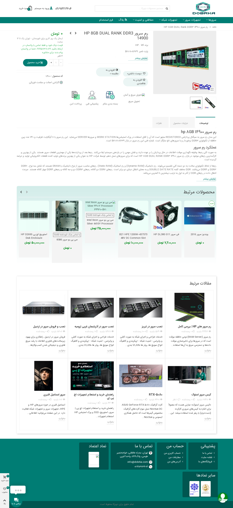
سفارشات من (175, 457)
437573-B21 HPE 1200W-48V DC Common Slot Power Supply (133, 238)
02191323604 (141, 467)
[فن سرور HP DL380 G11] (166, 216)
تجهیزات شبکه (169, 20)
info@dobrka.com (138, 462)
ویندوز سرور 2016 (199, 234)
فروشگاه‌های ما (205, 462)
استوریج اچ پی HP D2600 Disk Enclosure (34, 236)
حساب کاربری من (172, 453)
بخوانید (207, 351)
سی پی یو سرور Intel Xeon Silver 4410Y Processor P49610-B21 (100, 223)
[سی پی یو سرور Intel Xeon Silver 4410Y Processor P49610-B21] (100, 206)
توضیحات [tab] (203, 123)
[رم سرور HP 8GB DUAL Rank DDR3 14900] (212, 89)
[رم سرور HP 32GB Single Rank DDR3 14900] (75, 33)
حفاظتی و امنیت (144, 20)
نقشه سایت (206, 457)
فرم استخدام (106, 20)
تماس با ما (207, 453)
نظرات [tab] (159, 123)
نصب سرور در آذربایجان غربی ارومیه (94, 326)
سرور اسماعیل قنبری (54, 394)
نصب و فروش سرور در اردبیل (49, 326)
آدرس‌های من (174, 462)
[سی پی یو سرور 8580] (67, 216)
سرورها (212, 20)
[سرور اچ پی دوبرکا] (203, 9)
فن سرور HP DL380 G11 (166, 234)
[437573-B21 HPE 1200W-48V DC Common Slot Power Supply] (133, 216)
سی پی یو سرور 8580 (67, 240)
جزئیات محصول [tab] (180, 123)
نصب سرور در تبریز (152, 326)
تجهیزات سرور (193, 20)
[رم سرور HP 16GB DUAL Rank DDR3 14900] (70, 33)
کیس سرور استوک (201, 394)
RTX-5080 (155, 394)
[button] (26, 192)
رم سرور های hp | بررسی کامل (194, 326)
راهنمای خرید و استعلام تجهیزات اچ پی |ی (94, 396)
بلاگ (121, 20)
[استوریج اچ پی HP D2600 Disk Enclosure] (34, 216)
